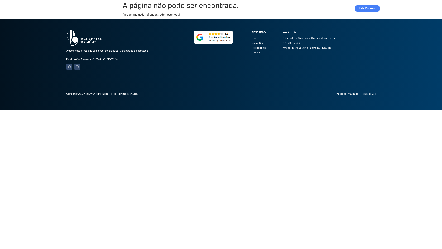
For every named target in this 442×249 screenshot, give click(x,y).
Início (181, 8)
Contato (249, 8)
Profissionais (226, 8)
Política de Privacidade (347, 94)
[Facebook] (69, 67)
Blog (267, 8)
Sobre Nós (201, 8)
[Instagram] (77, 67)
